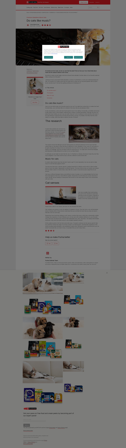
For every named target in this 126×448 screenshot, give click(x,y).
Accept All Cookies (78, 57)
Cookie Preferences (48, 57)
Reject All (68, 57)
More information (54, 53)
